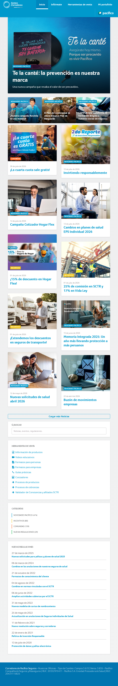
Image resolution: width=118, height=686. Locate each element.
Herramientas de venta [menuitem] (80, 4)
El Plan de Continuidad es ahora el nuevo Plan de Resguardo (57, 115)
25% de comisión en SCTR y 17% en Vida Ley (83, 288)
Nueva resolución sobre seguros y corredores (34, 626)
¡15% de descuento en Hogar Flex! (30, 281)
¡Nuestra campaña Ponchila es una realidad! (24, 117)
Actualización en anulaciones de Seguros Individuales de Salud (42, 616)
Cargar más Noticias (59, 416)
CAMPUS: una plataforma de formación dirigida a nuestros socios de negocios (92, 115)
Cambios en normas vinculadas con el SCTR (33, 586)
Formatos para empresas (28, 467)
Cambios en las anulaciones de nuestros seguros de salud (39, 566)
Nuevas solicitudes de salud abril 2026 (30, 399)
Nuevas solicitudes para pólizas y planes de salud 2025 (38, 556)
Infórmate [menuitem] (56, 4)
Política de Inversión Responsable (28, 636)
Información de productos (29, 452)
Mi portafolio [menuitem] (105, 4)
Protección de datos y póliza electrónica (31, 646)
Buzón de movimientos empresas (80, 402)
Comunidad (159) (21, 526)
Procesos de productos (27, 482)
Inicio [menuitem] (42, 4)
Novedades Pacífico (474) (25, 515)
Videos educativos (24, 457)
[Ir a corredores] (10, 4)
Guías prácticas (23, 472)
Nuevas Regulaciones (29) (26, 532)
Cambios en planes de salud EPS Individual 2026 (83, 229)
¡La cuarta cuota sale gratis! (30, 170)
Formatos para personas (28, 462)
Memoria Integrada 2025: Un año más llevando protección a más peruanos (86, 341)
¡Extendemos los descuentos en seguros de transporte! (30, 340)
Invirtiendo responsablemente (85, 173)
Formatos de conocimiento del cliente (30, 576)
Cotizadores (21, 477)
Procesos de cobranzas (27, 487)
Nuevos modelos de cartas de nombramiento (33, 606)
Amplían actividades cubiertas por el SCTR (33, 596)
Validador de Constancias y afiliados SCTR (37, 492)
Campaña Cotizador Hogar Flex (32, 225)
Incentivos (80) (21, 521)
